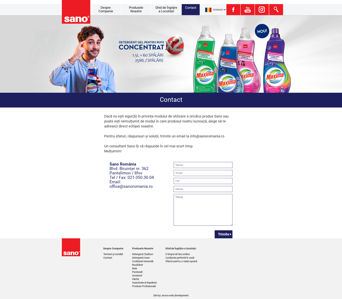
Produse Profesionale (144, 286)
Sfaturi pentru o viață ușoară (181, 261)
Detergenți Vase (141, 257)
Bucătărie (137, 264)
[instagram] (262, 9)
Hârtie (135, 279)
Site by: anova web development (171, 295)
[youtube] (247, 9)
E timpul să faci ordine (177, 254)
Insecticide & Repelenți (144, 282)
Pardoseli (137, 272)
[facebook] (233, 9)
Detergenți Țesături (142, 254)
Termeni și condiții (113, 254)
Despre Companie (106, 9)
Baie (134, 268)
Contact (190, 7)
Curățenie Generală (142, 261)
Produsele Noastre (136, 9)
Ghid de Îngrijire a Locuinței (166, 9)
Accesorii (137, 275)
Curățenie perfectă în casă (179, 257)
